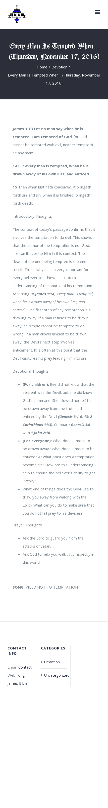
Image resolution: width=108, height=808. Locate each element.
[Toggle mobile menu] (97, 12)
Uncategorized (54, 675)
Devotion (52, 661)
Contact (25, 667)
